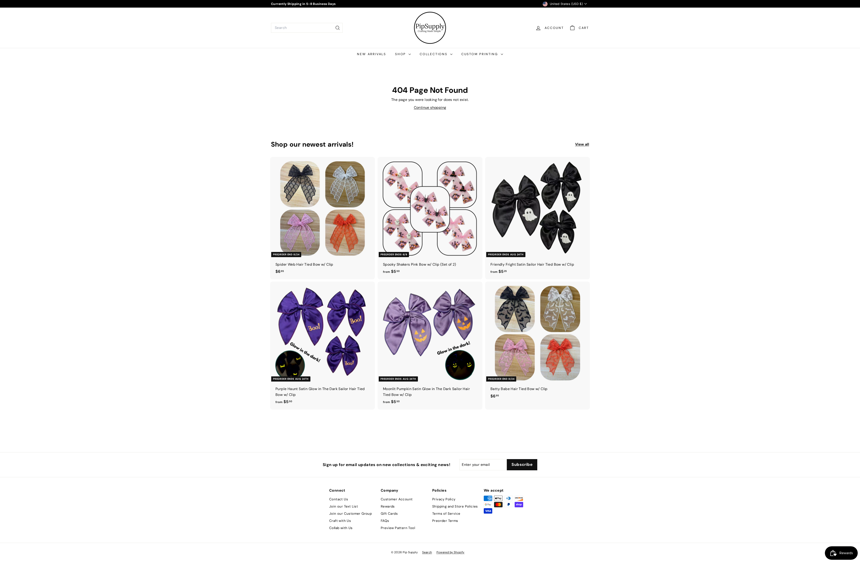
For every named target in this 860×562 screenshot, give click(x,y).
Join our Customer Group (350, 513)
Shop (401, 54)
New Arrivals (371, 54)
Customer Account (397, 499)
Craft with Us (340, 521)
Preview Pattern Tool (398, 528)
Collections (434, 54)
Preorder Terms (445, 521)
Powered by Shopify (450, 552)
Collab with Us (341, 528)
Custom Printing (480, 54)
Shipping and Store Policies (455, 506)
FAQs (385, 521)
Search (427, 552)
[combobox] (307, 28)
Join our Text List (343, 506)
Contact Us (338, 499)
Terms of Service (446, 513)
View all (582, 144)
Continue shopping (430, 107)
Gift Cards (389, 513)
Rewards (388, 506)
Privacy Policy (444, 499)
